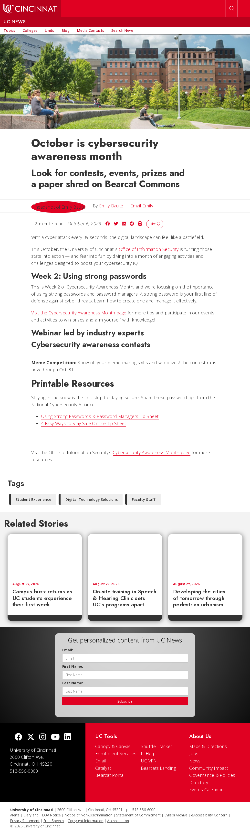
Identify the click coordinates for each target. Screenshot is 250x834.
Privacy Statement (25, 820)
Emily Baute (111, 206)
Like (153, 224)
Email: (67, 650)
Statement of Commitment (138, 815)
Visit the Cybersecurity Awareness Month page (78, 313)
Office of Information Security (149, 249)
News (194, 761)
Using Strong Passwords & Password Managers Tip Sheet (100, 416)
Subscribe (125, 701)
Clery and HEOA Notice (42, 815)
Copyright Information (85, 820)
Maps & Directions (208, 746)
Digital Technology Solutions (91, 499)
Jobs (193, 753)
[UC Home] (30, 8)
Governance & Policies (212, 775)
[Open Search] (232, 8)
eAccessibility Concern (209, 815)
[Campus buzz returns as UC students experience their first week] (45, 555)
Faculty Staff (144, 499)
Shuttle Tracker (156, 746)
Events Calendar (206, 789)
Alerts (15, 815)
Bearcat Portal (110, 775)
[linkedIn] (67, 737)
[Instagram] (42, 737)
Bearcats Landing (158, 768)
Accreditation (118, 820)
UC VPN (149, 761)
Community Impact (208, 768)
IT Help (148, 753)
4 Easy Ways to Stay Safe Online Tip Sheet (83, 423)
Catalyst (103, 768)
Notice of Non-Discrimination (88, 815)
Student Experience (33, 499)
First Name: (72, 666)
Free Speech (53, 820)
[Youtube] (55, 737)
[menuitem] (9, 30)
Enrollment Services (115, 753)
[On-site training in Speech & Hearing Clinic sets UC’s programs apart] (125, 555)
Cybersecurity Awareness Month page (151, 452)
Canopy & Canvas (113, 746)
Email (100, 761)
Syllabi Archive (176, 815)
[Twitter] (31, 737)
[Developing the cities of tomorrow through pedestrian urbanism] (205, 555)
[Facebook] (18, 737)
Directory (198, 782)
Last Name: (72, 683)
